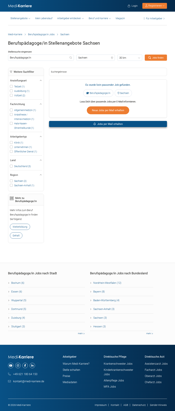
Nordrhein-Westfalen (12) (107, 282)
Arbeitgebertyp (18, 136)
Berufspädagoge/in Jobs (41, 34)
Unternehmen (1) (23, 147)
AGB (125, 405)
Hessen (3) (99, 326)
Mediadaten (70, 382)
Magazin (120, 18)
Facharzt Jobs (153, 369)
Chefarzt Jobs (153, 382)
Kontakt (115, 405)
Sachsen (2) (20, 181)
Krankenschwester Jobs (118, 363)
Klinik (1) (18, 142)
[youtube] (11, 365)
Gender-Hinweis (158, 405)
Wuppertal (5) (18, 300)
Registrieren (155, 5)
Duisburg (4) (18, 317)
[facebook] (25, 365)
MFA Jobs (110, 386)
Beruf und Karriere (98, 18)
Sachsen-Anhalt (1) (24, 185)
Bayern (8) (99, 291)
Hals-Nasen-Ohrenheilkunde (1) (24, 125)
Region (14, 175)
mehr (80, 333)
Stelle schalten (71, 369)
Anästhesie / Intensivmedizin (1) (24, 116)
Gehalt (16, 235)
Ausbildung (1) (22, 91)
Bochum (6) (17, 282)
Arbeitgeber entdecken (69, 18)
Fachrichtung (17, 104)
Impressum (101, 405)
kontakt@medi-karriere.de (28, 381)
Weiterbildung (20, 226)
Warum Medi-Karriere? (76, 363)
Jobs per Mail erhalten (110, 124)
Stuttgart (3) (18, 326)
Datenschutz (139, 405)
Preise (66, 376)
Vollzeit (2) (19, 95)
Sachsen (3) (100, 317)
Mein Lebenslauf (43, 18)
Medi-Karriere (15, 34)
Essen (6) (16, 291)
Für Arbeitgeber (154, 18)
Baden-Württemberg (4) (106, 300)
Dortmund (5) (18, 309)
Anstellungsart (18, 80)
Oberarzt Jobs (153, 376)
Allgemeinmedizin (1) (25, 110)
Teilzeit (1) (19, 86)
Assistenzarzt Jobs (156, 363)
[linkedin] (32, 365)
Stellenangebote (19, 18)
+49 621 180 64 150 (24, 374)
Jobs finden (158, 57)
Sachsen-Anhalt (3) (104, 309)
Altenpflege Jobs (114, 380)
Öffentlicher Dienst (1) (25, 151)
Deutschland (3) (22, 166)
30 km (122, 57)
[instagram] (18, 365)
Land (13, 160)
